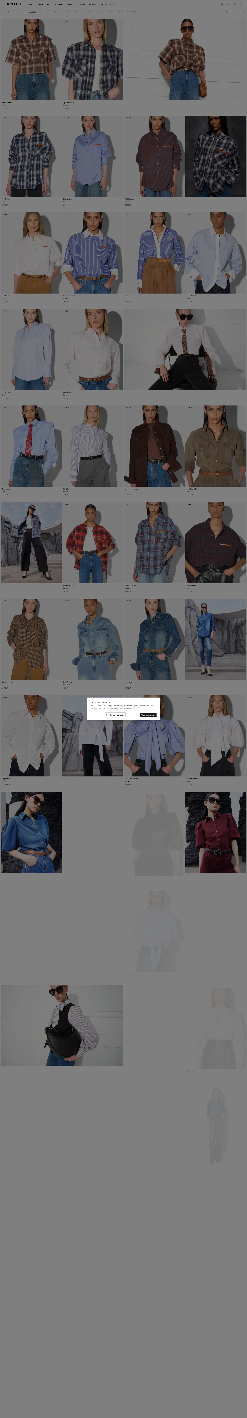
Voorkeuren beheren (115, 715)
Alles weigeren (132, 715)
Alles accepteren (148, 715)
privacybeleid (129, 708)
